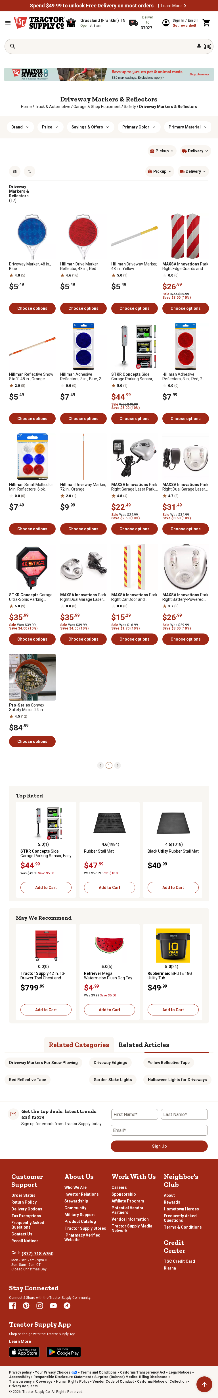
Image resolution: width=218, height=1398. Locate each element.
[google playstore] (64, 1352)
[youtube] (53, 1305)
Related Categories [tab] (79, 1044)
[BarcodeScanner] (207, 46)
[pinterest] (26, 1305)
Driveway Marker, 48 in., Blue (30, 266)
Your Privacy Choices (52, 1372)
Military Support (79, 1214)
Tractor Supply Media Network (132, 1228)
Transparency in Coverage (31, 1381)
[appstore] (24, 1352)
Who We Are (75, 1187)
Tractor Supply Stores (85, 1228)
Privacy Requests (23, 1386)
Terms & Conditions (183, 1227)
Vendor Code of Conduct (113, 1381)
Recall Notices (25, 1241)
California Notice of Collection (161, 1381)
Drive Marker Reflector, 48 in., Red (79, 266)
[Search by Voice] (199, 46)
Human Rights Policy (72, 1381)
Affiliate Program (128, 1201)
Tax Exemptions (26, 1216)
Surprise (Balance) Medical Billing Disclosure (130, 1377)
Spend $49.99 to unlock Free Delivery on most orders (92, 6)
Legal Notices (180, 1372)
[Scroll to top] (204, 1384)
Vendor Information (130, 1219)
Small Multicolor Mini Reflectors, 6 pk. (31, 486)
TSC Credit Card (179, 1261)
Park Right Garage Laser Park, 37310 (134, 486)
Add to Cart (46, 887)
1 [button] (109, 765)
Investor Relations (81, 1194)
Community (75, 1208)
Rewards (172, 1202)
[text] (168, 106)
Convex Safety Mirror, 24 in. (26, 707)
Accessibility (19, 1377)
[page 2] (117, 765)
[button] (185, 5)
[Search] (12, 46)
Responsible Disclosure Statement (62, 1377)
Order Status (23, 1195)
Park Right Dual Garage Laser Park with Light (83, 597)
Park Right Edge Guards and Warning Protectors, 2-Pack (185, 266)
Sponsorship (124, 1194)
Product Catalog (80, 1221)
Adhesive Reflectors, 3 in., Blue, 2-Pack (81, 376)
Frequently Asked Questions (27, 1224)
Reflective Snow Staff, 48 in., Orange (31, 376)
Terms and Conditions (99, 1372)
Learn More (171, 5)
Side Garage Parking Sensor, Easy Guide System (132, 376)
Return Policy (24, 1202)
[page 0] (100, 765)
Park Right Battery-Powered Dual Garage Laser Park (185, 597)
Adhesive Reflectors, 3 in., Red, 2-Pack (183, 376)
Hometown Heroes (181, 1209)
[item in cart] (206, 22)
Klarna (170, 1268)
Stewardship (76, 1201)
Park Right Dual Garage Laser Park (185, 486)
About (169, 1195)
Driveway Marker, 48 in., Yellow (134, 266)
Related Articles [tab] (143, 1044)
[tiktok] (67, 1305)
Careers (119, 1187)
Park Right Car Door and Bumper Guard (134, 597)
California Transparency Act (142, 1372)
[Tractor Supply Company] (39, 22)
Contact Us (21, 1234)
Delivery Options (26, 1209)
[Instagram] (39, 1305)
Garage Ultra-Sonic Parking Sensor (31, 597)
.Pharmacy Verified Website (82, 1237)
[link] (26, 106)
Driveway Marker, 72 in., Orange (83, 486)
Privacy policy (20, 1372)
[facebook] (12, 1305)
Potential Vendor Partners (128, 1210)
